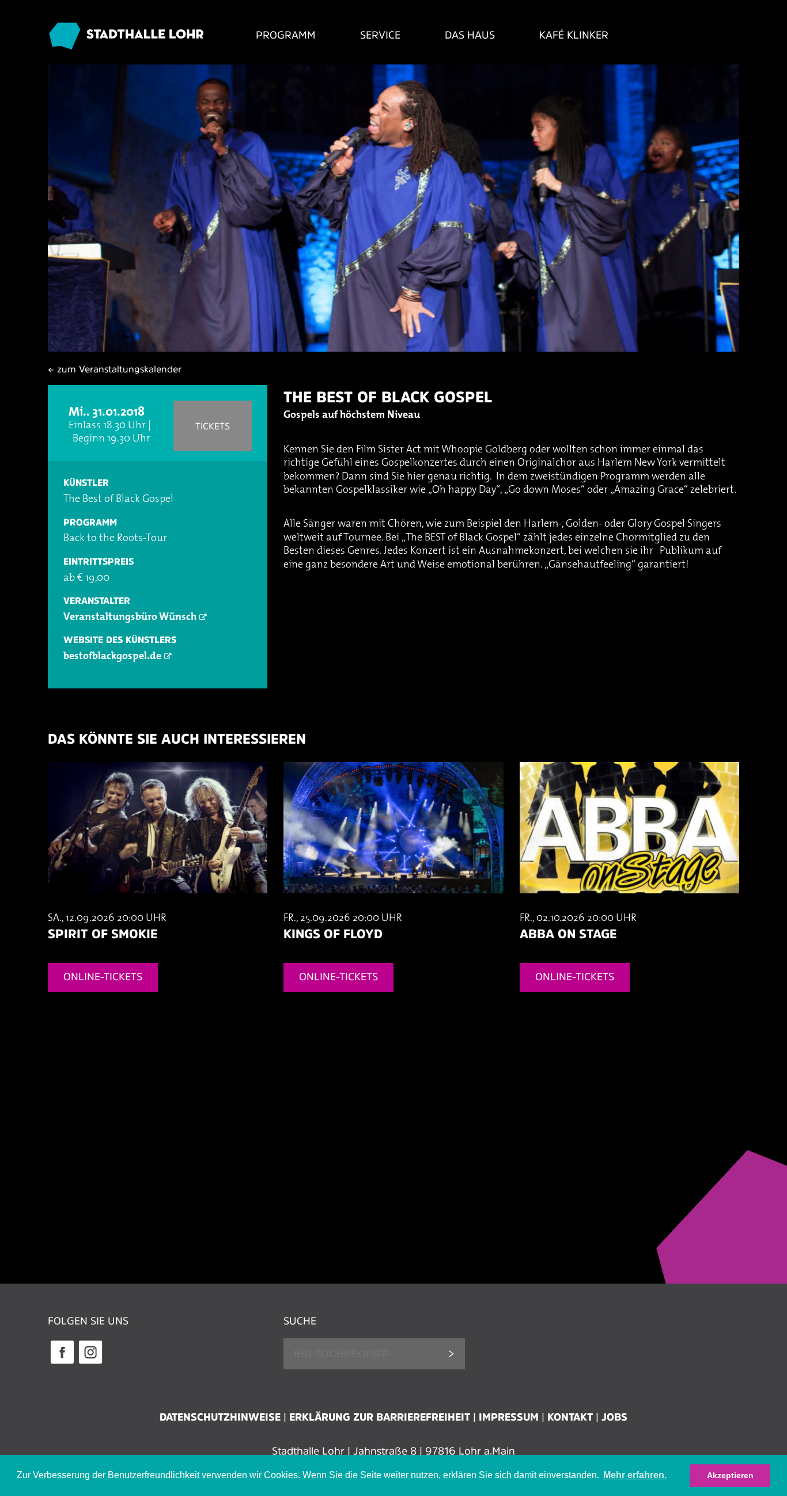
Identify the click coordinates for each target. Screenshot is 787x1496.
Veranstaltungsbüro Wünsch (129, 617)
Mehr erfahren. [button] (635, 1475)
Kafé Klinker (573, 35)
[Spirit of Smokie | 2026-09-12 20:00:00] (157, 905)
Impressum (509, 1417)
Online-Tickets (102, 977)
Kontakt (570, 1417)
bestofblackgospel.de (112, 657)
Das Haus (470, 35)
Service (380, 35)
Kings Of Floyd (333, 933)
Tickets (212, 426)
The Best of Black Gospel (388, 397)
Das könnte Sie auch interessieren (177, 738)
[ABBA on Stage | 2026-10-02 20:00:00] (629, 905)
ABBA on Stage (568, 933)
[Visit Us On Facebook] (62, 1362)
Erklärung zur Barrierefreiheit (379, 1417)
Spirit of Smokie (102, 933)
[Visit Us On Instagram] (90, 1362)
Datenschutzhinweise (220, 1417)
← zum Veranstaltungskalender (114, 369)
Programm (286, 35)
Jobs (614, 1417)
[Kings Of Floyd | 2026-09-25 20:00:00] (393, 905)
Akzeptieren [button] (730, 1475)
